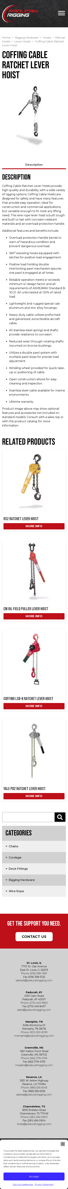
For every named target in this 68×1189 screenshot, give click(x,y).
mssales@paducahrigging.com (34, 1065)
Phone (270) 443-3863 (34, 1002)
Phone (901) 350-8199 (34, 1032)
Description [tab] (34, 164)
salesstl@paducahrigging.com (34, 980)
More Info (34, 526)
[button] (63, 1144)
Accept (34, 1176)
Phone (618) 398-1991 (34, 973)
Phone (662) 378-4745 (34, 1058)
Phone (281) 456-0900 (34, 1117)
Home (6, 37)
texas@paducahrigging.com (34, 1124)
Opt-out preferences (23, 1184)
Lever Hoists (22, 41)
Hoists (47, 37)
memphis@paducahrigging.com (34, 1035)
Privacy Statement (44, 1184)
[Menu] (60, 13)
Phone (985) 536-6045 (34, 1087)
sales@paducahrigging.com (34, 1009)
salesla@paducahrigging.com (34, 1094)
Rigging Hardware (27, 37)
